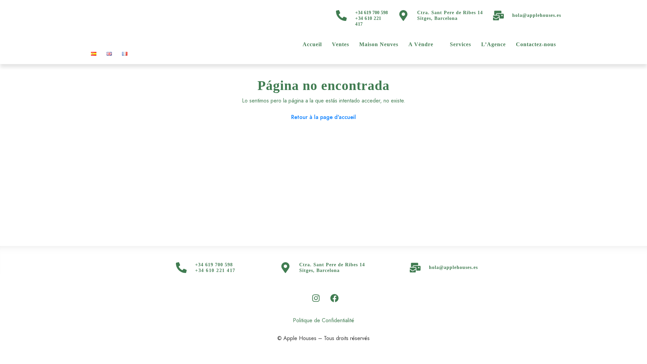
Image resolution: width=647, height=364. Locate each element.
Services (460, 44)
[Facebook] (334, 298)
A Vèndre (420, 44)
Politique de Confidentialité (323, 320)
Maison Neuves (378, 44)
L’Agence (493, 44)
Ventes (340, 44)
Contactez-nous (536, 44)
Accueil (312, 44)
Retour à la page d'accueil (323, 117)
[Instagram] (316, 298)
